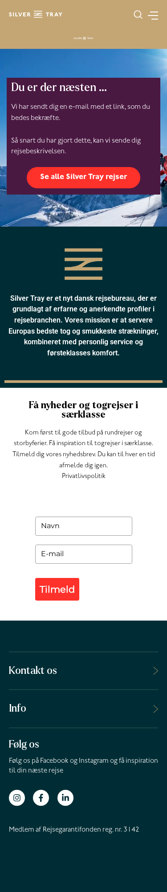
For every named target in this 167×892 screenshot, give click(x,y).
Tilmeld (57, 589)
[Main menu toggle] (150, 14)
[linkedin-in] (66, 798)
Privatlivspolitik (84, 477)
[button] (138, 14)
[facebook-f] (44, 798)
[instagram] (20, 798)
